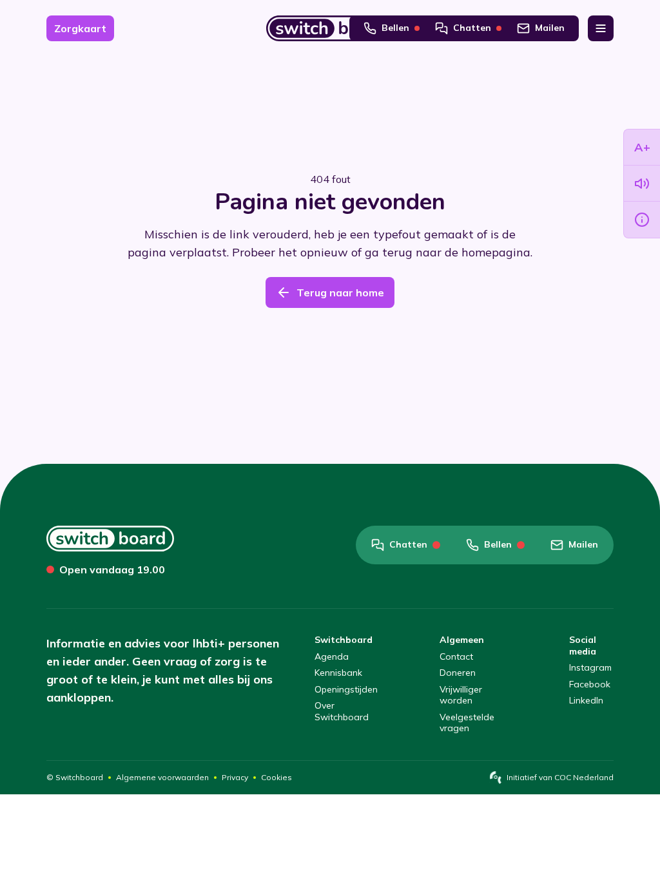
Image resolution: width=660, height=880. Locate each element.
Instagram (590, 667)
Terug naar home (340, 292)
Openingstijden (346, 689)
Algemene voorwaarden (162, 777)
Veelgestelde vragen (467, 723)
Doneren (458, 672)
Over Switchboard (342, 711)
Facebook (589, 684)
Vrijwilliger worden (461, 695)
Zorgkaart (80, 28)
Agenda (332, 656)
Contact (456, 656)
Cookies (276, 777)
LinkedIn (586, 700)
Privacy (235, 777)
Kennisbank (338, 672)
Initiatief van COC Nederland (560, 777)
